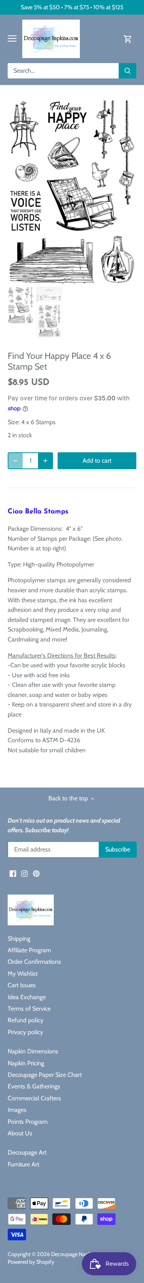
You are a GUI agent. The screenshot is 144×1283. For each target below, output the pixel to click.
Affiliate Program (29, 950)
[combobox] (63, 70)
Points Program (28, 1121)
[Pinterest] (36, 873)
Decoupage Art (27, 1152)
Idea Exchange (27, 997)
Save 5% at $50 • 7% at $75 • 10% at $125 (72, 7)
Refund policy (25, 1020)
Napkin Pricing (26, 1063)
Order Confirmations (34, 961)
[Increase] (45, 461)
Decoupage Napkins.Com (80, 1254)
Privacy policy (25, 1032)
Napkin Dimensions (33, 1051)
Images (17, 1109)
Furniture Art (23, 1164)
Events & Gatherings (34, 1086)
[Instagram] (24, 873)
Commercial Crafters (34, 1098)
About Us (20, 1133)
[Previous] (17, 192)
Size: (14, 422)
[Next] (126, 192)
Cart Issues (22, 985)
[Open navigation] (12, 38)
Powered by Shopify (31, 1261)
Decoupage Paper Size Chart (45, 1074)
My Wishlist (23, 973)
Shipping (19, 938)
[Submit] (127, 70)
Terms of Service (29, 1008)
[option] (72, 192)
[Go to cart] (127, 38)
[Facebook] (13, 873)
